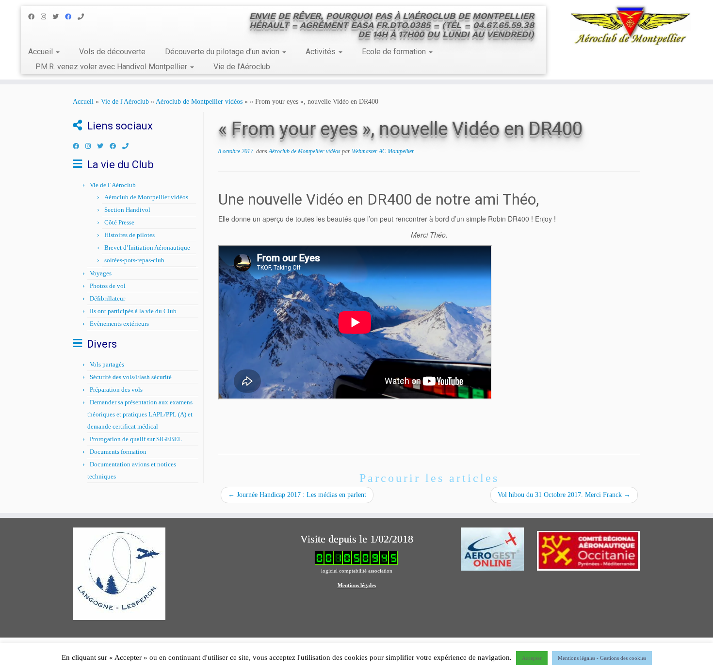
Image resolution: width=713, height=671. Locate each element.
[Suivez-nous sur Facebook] (34, 16)
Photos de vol (108, 285)
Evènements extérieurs (119, 323)
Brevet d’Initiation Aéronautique (147, 247)
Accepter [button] (532, 658)
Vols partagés (107, 364)
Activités (322, 51)
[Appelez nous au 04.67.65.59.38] (84, 16)
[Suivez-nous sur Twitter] (58, 16)
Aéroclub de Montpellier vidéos (199, 101)
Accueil (41, 51)
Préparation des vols (116, 389)
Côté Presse (119, 222)
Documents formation (118, 451)
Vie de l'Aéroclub (125, 101)
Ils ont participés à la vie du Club (133, 311)
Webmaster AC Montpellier (383, 151)
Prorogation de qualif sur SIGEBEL (136, 439)
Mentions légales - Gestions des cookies (602, 658)
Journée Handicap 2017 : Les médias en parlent (297, 494)
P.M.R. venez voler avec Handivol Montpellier (112, 66)
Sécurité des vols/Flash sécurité (131, 377)
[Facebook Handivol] (71, 16)
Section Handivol (127, 209)
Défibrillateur (107, 298)
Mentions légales (357, 585)
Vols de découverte (112, 51)
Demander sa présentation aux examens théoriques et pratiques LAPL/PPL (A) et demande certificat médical (140, 414)
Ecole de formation (395, 51)
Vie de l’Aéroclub (241, 66)
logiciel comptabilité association (356, 571)
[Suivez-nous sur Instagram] (46, 16)
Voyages (101, 273)
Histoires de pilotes (129, 235)
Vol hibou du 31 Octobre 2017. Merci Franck (564, 494)
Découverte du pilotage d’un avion (223, 51)
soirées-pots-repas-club (134, 260)
